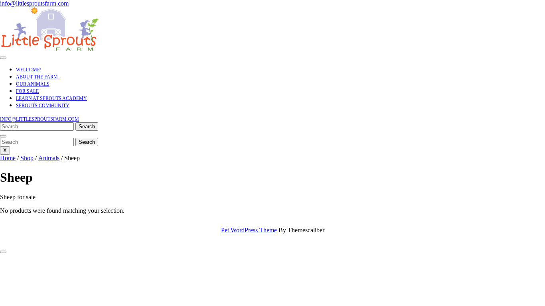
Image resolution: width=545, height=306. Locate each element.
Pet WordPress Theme (249, 230)
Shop (27, 158)
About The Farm (37, 77)
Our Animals (32, 84)
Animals (48, 158)
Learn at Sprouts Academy (51, 98)
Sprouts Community (42, 105)
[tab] (3, 58)
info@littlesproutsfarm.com (34, 3)
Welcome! (28, 70)
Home (8, 158)
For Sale (27, 91)
